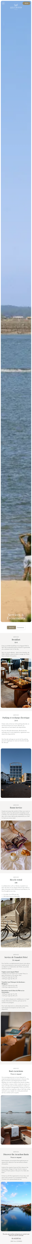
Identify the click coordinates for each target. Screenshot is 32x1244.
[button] (3, 3)
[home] (16, 7)
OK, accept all (16, 1238)
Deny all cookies (16, 1241)
